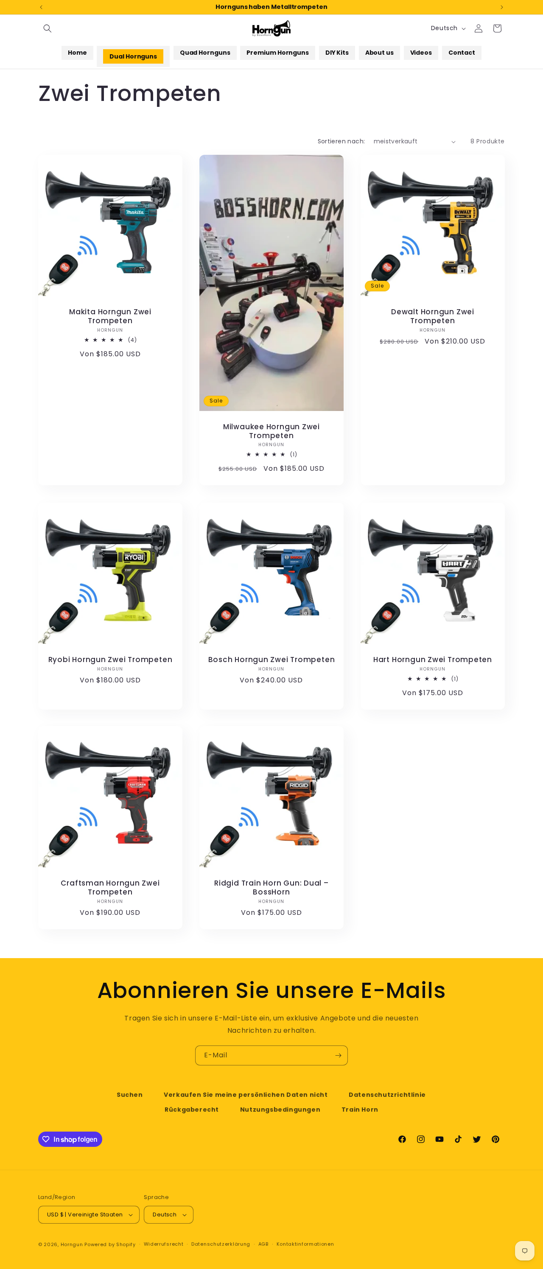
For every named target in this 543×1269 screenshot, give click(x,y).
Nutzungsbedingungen (280, 1109)
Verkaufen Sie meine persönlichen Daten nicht (245, 1094)
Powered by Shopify (110, 1244)
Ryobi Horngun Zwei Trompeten (110, 659)
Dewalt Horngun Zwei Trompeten (432, 317)
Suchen (130, 1094)
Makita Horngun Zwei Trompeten (110, 317)
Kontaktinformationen (305, 1244)
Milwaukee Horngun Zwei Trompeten (271, 431)
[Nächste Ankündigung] (502, 7)
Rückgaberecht (192, 1109)
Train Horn (359, 1109)
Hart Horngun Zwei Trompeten (432, 659)
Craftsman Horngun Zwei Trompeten (110, 888)
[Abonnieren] (338, 1055)
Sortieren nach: (341, 141)
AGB (263, 1244)
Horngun (72, 1244)
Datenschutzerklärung (220, 1244)
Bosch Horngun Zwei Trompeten (271, 659)
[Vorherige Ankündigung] (41, 7)
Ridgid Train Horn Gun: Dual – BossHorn (271, 888)
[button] (47, 28)
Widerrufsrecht (164, 1244)
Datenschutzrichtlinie (387, 1094)
